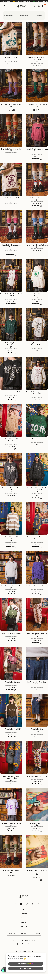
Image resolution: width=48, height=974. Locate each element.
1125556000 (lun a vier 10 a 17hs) (24, 940)
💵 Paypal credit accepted (14, 1)
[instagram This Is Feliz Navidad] (9, 904)
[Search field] (35, 6)
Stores (24, 910)
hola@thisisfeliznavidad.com (24, 944)
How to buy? (24, 922)
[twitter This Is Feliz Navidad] (33, 904)
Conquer (24, 914)
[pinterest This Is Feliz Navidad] (38, 904)
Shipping (24, 918)
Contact (24, 926)
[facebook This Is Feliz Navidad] (15, 904)
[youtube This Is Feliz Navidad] (21, 904)
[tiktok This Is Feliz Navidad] (27, 904)
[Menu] (5, 6)
